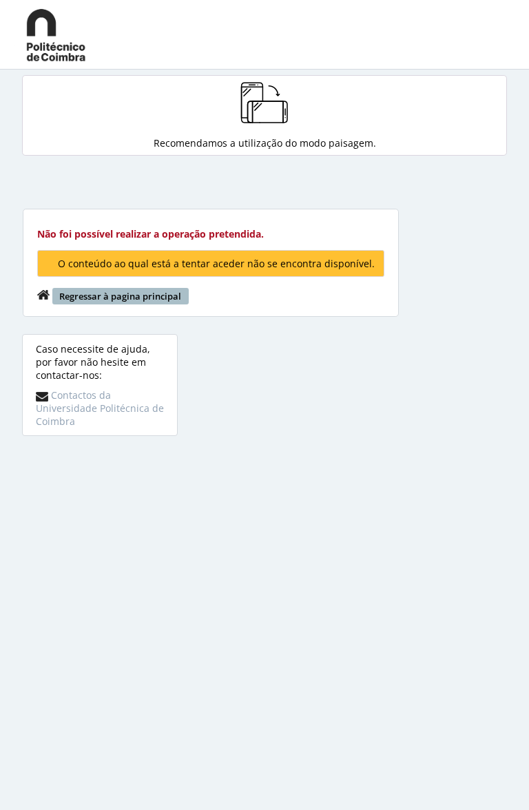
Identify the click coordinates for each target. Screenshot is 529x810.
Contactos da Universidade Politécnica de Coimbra (100, 408)
